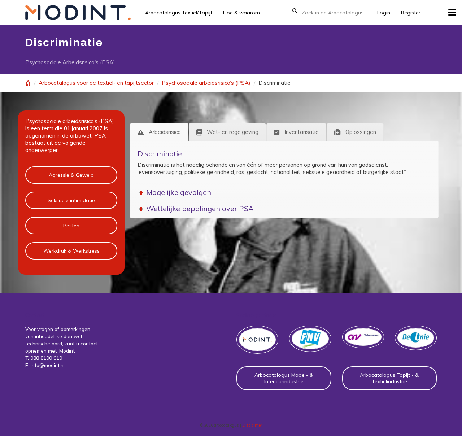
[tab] (159, 132)
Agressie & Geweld (71, 175)
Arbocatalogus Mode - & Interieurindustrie (283, 378)
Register (410, 12)
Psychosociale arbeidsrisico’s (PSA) (206, 82)
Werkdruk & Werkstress (71, 251)
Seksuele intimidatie (71, 200)
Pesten (71, 225)
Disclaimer (252, 425)
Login (383, 12)
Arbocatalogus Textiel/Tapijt (178, 12)
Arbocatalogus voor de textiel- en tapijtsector (96, 82)
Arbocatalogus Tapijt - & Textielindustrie (389, 378)
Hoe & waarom (241, 12)
